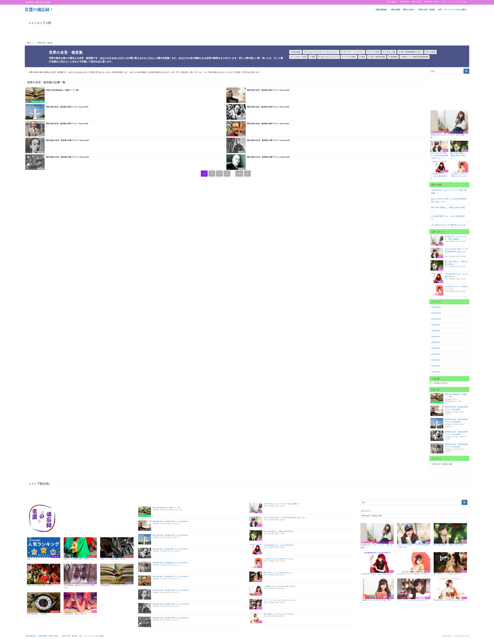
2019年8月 (435, 331)
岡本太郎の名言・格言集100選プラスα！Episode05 (268, 90)
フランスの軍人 (350, 57)
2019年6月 (435, 342)
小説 (443, 2)
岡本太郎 (241, 101)
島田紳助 (394, 57)
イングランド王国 (299, 57)
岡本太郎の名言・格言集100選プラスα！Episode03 (268, 107)
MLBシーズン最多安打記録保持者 (415, 57)
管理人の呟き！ (417, 2)
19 (239, 174)
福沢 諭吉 (40, 151)
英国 (313, 57)
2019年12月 (436, 307)
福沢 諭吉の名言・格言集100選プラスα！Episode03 (268, 157)
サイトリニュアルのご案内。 (458, 2)
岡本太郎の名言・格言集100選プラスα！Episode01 (268, 123)
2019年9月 (435, 325)
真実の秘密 (405, 2)
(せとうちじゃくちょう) (329, 57)
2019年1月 (435, 372)
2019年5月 (435, 348)
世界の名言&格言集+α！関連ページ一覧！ (63, 90)
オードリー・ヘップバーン (354, 52)
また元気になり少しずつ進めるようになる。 (449, 225)
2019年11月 (436, 313)
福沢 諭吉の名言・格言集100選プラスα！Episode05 (268, 140)
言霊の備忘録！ (392, 2)
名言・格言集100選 (377, 57)
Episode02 (297, 52)
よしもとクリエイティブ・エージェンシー (322, 52)
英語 (363, 57)
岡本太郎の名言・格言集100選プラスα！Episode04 (67, 107)
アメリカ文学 (374, 52)
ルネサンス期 (390, 52)
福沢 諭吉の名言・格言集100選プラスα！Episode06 (67, 140)
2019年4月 (435, 354)
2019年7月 (435, 336)
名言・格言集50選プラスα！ (411, 52)
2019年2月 (435, 366)
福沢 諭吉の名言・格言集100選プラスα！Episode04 (67, 157)
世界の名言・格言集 (432, 2)
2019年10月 (436, 319)
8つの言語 (431, 52)
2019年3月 (435, 360)
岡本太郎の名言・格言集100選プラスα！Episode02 (67, 123)
